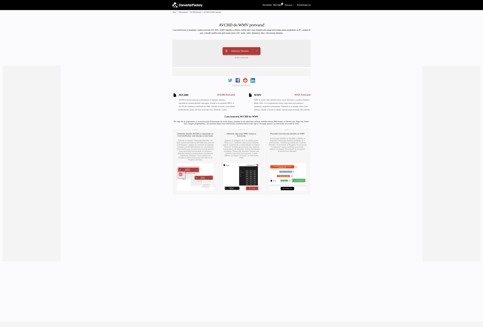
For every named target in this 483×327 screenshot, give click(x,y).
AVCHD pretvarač (195, 12)
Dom (174, 12)
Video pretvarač (183, 12)
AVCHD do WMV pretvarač (212, 12)
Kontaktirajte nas (304, 5)
